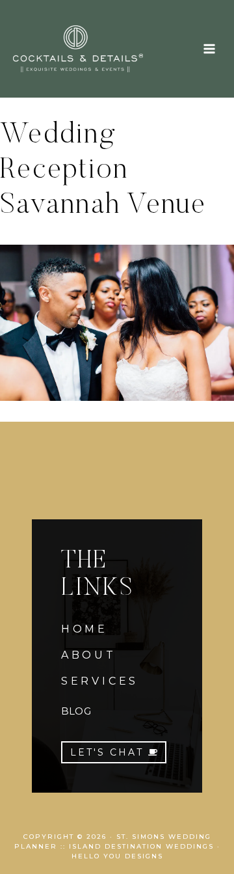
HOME (84, 629)
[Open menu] (209, 48)
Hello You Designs (117, 856)
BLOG (76, 711)
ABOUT (88, 655)
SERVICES (99, 681)
